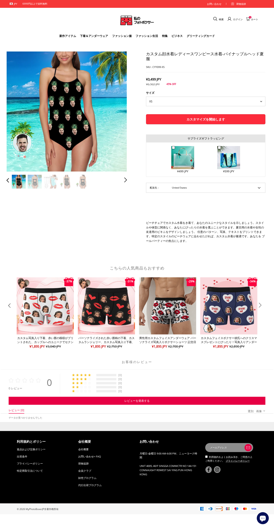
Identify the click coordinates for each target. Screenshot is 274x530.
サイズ (150, 93)
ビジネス (177, 36)
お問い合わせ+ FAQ (89, 456)
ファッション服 (122, 36)
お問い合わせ (214, 4)
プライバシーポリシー (30, 463)
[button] (15, 110)
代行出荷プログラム (90, 485)
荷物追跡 (241, 4)
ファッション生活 (147, 36)
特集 (165, 36)
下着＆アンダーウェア (94, 36)
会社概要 (83, 449)
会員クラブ (84, 470)
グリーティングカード (201, 36)
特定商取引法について (30, 470)
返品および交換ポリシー (31, 449)
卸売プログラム (87, 478)
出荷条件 (22, 456)
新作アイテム (67, 36)
